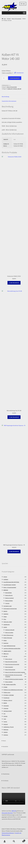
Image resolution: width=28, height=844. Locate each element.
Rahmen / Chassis (8, 700)
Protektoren (6, 697)
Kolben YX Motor (6, 70)
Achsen (5, 576)
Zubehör (6, 732)
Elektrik (5, 611)
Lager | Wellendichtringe (9, 645)
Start (5, 18)
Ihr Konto (5, 780)
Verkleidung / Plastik (9, 727)
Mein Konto (4, 841)
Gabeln (5, 627)
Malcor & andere (9, 632)
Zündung (6, 735)
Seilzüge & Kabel (8, 711)
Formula (7, 603)
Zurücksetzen (20, 72)
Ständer (5, 716)
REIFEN (5, 703)
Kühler (5, 640)
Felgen (5, 616)
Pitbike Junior (7, 692)
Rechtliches (6, 774)
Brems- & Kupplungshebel (10, 587)
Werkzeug (6, 729)
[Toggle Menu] (24, 13)
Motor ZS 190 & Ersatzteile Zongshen (14, 679)
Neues (4, 740)
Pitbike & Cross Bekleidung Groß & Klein (13, 689)
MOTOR (9, 18)
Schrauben (6, 705)
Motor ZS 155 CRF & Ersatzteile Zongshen (15, 672)
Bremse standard (9, 598)
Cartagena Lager (8, 606)
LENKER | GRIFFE (7, 651)
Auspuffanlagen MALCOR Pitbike (11, 582)
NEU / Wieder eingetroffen (10, 684)
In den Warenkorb (14, 78)
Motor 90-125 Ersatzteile (11, 661)
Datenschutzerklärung (8, 833)
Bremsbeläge (8, 592)
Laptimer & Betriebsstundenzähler (12, 648)
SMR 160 (14, 811)
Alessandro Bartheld (7, 813)
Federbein (6, 614)
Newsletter (5, 746)
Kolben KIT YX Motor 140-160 (14, 88)
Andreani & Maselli (9, 630)
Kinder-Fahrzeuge (8, 637)
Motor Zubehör (8, 682)
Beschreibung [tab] (5, 96)
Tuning (5, 721)
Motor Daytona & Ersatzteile (12, 664)
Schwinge (6, 708)
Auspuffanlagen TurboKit (10, 584)
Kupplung (6, 643)
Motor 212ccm (8, 659)
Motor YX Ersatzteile (16, 18)
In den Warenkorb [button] (14, 282)
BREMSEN (6, 590)
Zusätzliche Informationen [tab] (9, 101)
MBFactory (6, 653)
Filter (5, 619)
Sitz (4, 713)
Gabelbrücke (7, 624)
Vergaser (6, 724)
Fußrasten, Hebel (8, 622)
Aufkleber (6, 579)
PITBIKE (5, 687)
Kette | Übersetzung (8, 635)
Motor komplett (9, 667)
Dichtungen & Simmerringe (10, 608)
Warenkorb (22, 840)
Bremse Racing (8, 595)
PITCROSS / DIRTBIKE (9, 695)
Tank (5, 719)
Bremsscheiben (9, 600)
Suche (14, 841)
